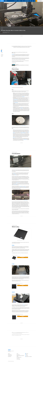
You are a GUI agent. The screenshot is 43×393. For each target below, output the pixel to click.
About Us (9, 353)
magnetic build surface (23, 132)
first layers (23, 96)
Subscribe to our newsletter (29, 356)
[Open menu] (34, 1)
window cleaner (16, 102)
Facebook (27, 353)
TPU (19, 182)
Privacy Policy (18, 354)
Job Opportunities (10, 355)
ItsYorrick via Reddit (24, 85)
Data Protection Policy (19, 357)
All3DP (26, 332)
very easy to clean (15, 99)
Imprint (17, 353)
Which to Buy (2, 55)
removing (14, 137)
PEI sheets (13, 54)
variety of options (25, 139)
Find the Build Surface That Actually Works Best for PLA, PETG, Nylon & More (22, 65)
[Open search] (32, 1)
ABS (21, 186)
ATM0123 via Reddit (23, 125)
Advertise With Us (10, 354)
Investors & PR (9, 356)
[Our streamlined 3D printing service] (40, 1)
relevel (14, 173)
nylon (23, 186)
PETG (17, 182)
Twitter (26, 354)
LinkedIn (27, 355)
